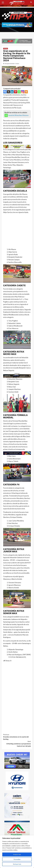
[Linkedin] (12, 91)
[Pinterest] (15, 91)
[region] (17, 851)
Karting (5, 48)
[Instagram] (22, 91)
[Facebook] (5, 91)
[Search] (31, 2)
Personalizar (17, 859)
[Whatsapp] (19, 91)
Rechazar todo (17, 864)
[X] (8, 91)
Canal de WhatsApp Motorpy (18, 115)
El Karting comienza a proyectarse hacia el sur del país (19, 743)
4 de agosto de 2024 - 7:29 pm (12, 63)
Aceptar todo (17, 854)
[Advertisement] (17, 231)
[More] (26, 91)
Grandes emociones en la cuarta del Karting (16, 737)
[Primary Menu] (3, 2)
